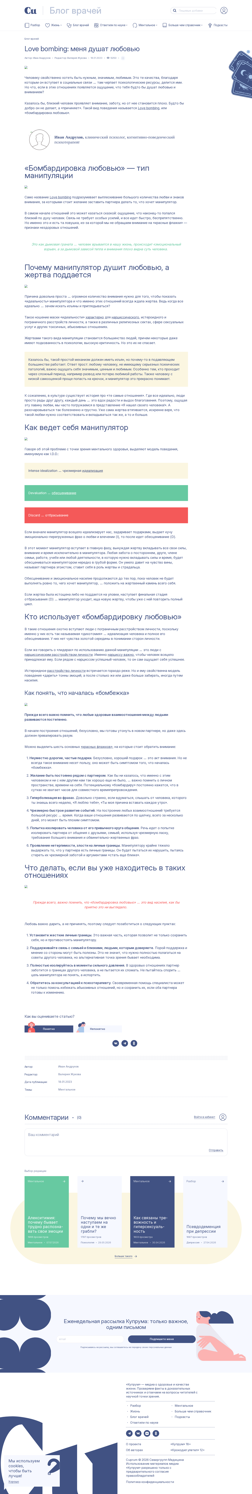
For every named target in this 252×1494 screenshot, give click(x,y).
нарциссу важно (121, 655)
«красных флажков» (97, 747)
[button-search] (174, 10)
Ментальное (147, 25)
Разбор (35, 25)
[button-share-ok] (134, 1043)
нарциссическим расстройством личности (59, 655)
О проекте (133, 1444)
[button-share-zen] (147, 1433)
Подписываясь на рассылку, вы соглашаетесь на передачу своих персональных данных (126, 1347)
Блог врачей (81, 25)
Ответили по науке (112, 25)
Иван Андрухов (42, 58)
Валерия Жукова (77, 58)
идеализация (92, 471)
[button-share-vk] (115, 1043)
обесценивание (64, 493)
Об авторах (134, 1450)
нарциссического (125, 317)
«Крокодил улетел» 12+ (187, 1450)
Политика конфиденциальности (150, 1482)
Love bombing (148, 108)
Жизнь (55, 25)
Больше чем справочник (184, 25)
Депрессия (193, 1242)
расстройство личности (66, 671)
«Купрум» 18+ (180, 1444)
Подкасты (220, 25)
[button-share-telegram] (124, 1043)
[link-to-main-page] (31, 10)
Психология (87, 1242)
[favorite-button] (122, 58)
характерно (95, 317)
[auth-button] (223, 10)
